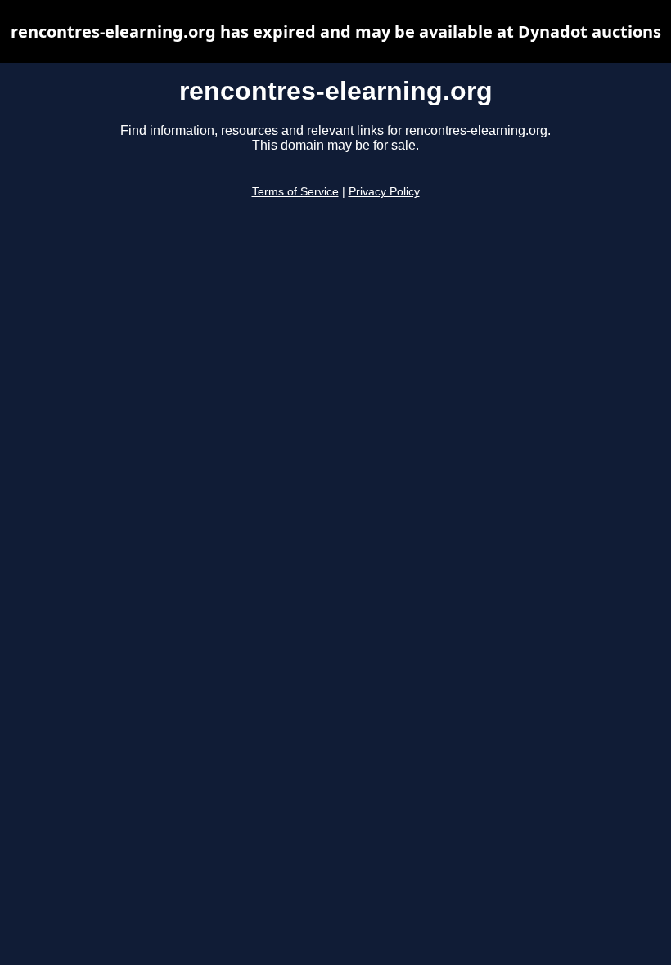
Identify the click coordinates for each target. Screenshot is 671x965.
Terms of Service (295, 192)
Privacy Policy (384, 192)
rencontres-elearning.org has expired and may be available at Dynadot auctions (336, 31)
